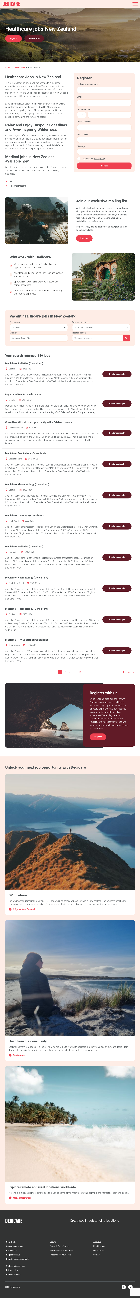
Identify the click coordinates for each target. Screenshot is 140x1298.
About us (97, 1242)
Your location (82, 134)
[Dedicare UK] (11, 4)
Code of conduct (13, 1275)
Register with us (13, 1255)
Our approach (99, 1250)
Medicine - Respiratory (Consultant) (25, 453)
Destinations (19, 68)
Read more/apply (117, 374)
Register (13, 38)
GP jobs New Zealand (24, 909)
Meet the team (99, 1246)
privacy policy (99, 159)
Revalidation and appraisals (62, 1250)
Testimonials (19, 1055)
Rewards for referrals (59, 1246)
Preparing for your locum (60, 1255)
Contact (96, 1255)
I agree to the (93, 159)
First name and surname (87, 84)
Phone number (83, 109)
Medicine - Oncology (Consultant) (24, 515)
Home (7, 68)
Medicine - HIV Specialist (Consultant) (27, 639)
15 (80, 672)
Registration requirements (17, 1259)
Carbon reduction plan (15, 1266)
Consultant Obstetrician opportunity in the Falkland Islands (38, 422)
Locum (53, 1242)
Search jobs (34, 38)
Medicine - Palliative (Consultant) (24, 363)
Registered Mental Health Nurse (23, 394)
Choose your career (14, 1246)
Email (79, 97)
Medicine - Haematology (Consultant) (26, 577)
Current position (84, 122)
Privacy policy (12, 1270)
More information (22, 1198)
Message (81, 146)
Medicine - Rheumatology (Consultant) (27, 484)
